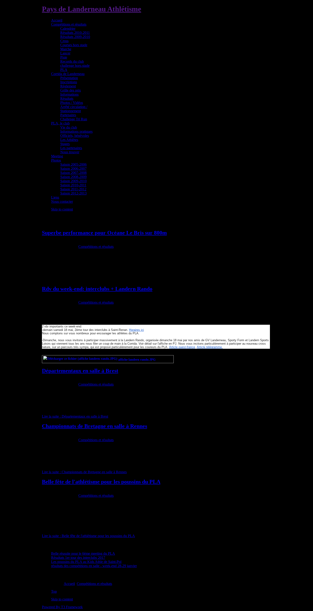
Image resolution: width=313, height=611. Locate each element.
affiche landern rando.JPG (137, 359)
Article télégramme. (210, 347)
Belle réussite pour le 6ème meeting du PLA (83, 553)
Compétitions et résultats (96, 247)
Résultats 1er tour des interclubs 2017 (78, 558)
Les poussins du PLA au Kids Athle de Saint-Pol (86, 562)
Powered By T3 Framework (62, 607)
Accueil (69, 584)
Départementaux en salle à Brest (80, 371)
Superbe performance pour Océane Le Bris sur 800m (104, 233)
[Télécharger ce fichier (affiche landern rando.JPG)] (80, 359)
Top (54, 591)
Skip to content (62, 209)
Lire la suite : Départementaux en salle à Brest (75, 416)
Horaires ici (136, 330)
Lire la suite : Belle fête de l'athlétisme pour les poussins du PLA (88, 536)
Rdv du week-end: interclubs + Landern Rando (97, 289)
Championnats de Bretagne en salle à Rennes (94, 426)
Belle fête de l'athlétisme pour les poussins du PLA (101, 482)
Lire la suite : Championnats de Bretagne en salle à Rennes (84, 472)
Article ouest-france (182, 347)
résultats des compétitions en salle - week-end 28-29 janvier (94, 566)
